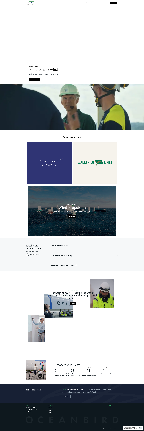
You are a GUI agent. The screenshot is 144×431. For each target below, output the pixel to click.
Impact (91, 2)
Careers (49, 412)
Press (104, 2)
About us (50, 410)
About (100, 2)
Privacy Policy (101, 428)
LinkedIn (110, 407)
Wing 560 (82, 2)
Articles (96, 2)
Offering (87, 2)
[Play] (72, 107)
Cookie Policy (108, 428)
